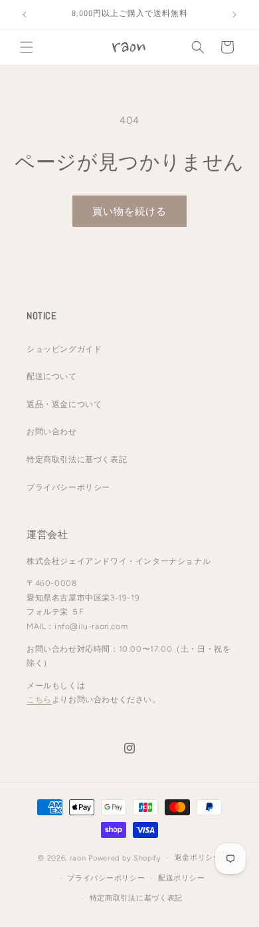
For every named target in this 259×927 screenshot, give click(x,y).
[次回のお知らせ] (234, 14)
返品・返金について (64, 404)
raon (78, 858)
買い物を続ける (129, 211)
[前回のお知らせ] (24, 14)
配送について (52, 376)
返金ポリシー (198, 857)
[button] (26, 47)
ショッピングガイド (64, 349)
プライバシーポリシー (68, 487)
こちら (39, 699)
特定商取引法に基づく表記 (77, 459)
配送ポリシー (181, 878)
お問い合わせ (52, 431)
